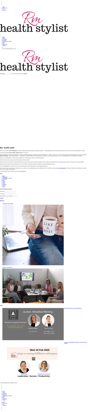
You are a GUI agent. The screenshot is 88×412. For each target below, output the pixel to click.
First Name (2, 191)
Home (3, 175)
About (3, 392)
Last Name (2, 193)
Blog (3, 180)
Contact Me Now (23, 171)
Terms (3, 183)
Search (25, 73)
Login (3, 185)
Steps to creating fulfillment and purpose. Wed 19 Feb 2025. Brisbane (75, 343)
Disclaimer (4, 184)
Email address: (3, 195)
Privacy (3, 182)
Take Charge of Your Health (7, 203)
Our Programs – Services (7, 178)
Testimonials (4, 176)
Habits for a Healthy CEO (7, 267)
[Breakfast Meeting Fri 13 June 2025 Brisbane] (33, 324)
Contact (3, 186)
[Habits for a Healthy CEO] (33, 285)
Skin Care (4, 394)
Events (3, 181)
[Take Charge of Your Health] (33, 235)
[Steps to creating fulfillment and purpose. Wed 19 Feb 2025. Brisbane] (33, 361)
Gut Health (4, 179)
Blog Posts (2, 200)
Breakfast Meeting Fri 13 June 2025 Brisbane (72, 308)
